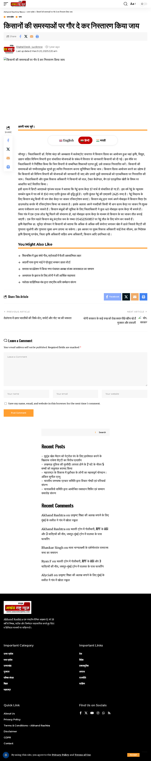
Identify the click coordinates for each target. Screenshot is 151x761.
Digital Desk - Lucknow (29, 46)
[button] (133, 755)
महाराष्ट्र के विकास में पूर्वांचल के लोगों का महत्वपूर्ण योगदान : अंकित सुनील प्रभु (73, 474)
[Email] (31, 36)
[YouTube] (92, 713)
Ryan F (46, 561)
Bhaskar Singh (52, 547)
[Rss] (109, 713)
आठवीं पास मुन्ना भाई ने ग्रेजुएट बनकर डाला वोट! (46, 262)
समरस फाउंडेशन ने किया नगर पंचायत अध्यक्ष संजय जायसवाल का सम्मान (58, 268)
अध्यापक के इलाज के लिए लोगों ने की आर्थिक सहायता (48, 275)
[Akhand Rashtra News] (18, 4)
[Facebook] (80, 713)
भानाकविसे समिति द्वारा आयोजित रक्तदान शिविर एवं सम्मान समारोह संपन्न (73, 491)
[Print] (37, 36)
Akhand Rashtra (53, 515)
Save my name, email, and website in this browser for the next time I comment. (54, 403)
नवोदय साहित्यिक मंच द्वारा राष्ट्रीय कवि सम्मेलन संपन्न (49, 282)
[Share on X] (26, 36)
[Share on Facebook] (20, 36)
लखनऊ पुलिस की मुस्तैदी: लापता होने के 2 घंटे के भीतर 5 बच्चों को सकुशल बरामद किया (72, 466)
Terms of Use (83, 754)
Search (102, 432)
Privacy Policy (60, 754)
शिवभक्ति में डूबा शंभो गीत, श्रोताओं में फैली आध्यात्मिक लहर (51, 255)
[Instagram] (98, 713)
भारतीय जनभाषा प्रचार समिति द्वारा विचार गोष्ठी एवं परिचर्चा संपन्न (73, 482)
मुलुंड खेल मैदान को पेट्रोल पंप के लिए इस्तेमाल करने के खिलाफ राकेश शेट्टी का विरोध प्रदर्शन (71, 458)
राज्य (20, 17)
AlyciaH (47, 575)
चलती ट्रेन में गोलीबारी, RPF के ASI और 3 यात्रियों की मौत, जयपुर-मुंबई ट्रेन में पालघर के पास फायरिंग (74, 534)
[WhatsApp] (103, 713)
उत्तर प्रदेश (10, 17)
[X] (86, 713)
